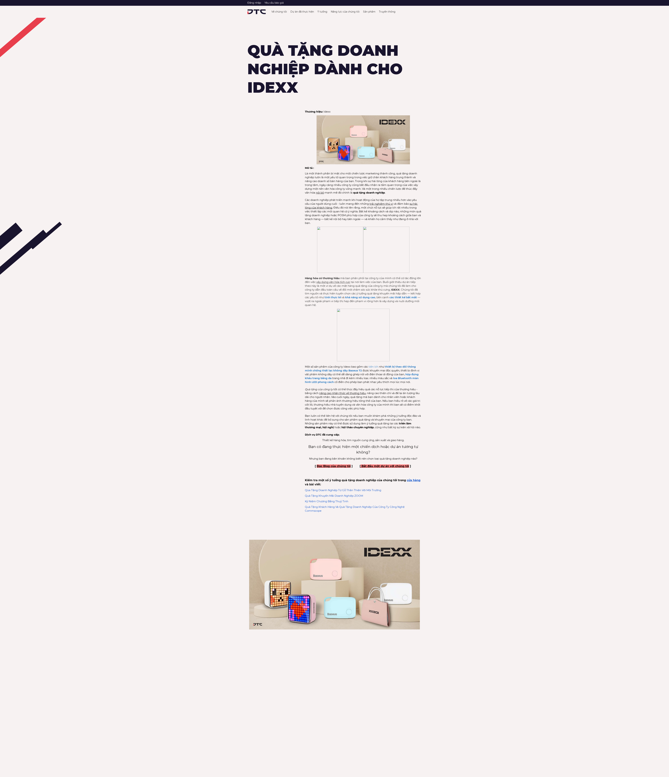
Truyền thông (387, 11)
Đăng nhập (254, 2)
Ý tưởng (322, 11)
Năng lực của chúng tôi (345, 11)
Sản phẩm (369, 11)
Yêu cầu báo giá (274, 2)
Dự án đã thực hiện (302, 11)
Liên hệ (410, 11)
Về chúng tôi (279, 11)
